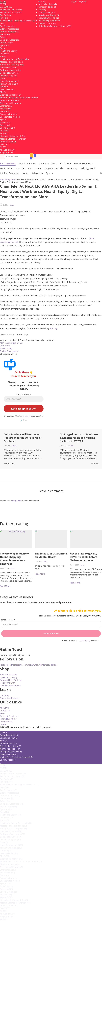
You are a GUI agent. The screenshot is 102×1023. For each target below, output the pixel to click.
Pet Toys (6, 781)
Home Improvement (9, 81)
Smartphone (6, 105)
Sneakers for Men (8, 114)
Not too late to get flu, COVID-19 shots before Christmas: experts (83, 557)
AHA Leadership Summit (11, 343)
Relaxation (37, 173)
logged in (16, 500)
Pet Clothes (7, 779)
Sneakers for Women (10, 116)
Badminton (6, 886)
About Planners (7, 149)
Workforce (5, 345)
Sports (49, 173)
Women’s (6, 897)
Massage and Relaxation (11, 61)
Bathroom (65, 163)
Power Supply (6, 42)
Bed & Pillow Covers (9, 72)
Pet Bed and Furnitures (11, 12)
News (25, 173)
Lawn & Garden (7, 89)
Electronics (7, 798)
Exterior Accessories (9, 28)
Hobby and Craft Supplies (12, 64)
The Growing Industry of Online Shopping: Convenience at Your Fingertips (15, 558)
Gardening (71, 168)
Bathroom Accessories (10, 70)
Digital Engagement (9, 351)
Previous (10, 463)
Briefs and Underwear (10, 94)
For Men (20, 168)
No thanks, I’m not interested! (51, 1019)
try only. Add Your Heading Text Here (49, 567)
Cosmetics (6, 817)
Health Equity (6, 348)
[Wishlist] (31, 155)
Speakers (6, 809)
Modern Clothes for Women (13, 138)
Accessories (7, 872)
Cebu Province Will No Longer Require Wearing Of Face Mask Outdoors (22, 438)
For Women (34, 168)
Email (10, 980)
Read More (40, 573)
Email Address (23, 394)
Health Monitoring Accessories (14, 59)
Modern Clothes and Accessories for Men (19, 97)
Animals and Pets (47, 163)
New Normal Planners (10, 103)
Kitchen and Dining (9, 83)
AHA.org (53, 328)
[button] (41, 1)
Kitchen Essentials (9, 173)
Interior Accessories (9, 31)
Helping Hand (6, 152)
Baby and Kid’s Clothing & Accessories (17, 20)
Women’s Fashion (8, 141)
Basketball (6, 889)
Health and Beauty (8, 50)
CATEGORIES (6, 6)
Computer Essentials (9, 39)
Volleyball (6, 894)
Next (93, 463)
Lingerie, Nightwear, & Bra (12, 136)
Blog (8, 179)
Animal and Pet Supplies (11, 9)
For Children (6, 168)
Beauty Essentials (83, 163)
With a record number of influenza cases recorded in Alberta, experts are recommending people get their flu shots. (86, 573)
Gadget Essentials (53, 168)
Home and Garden (8, 67)
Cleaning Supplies (8, 75)
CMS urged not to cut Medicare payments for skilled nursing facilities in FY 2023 (79, 438)
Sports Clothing (7, 127)
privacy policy (28, 416)
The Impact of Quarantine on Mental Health (51, 555)
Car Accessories (7, 26)
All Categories (8, 163)
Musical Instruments (9, 100)
